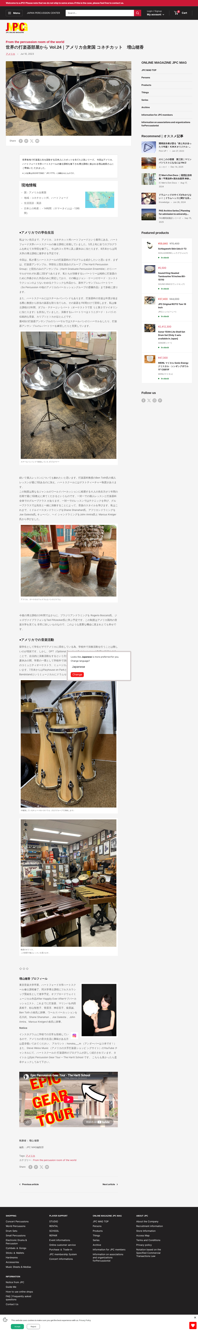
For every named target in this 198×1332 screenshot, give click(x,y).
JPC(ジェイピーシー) (167, 312)
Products (146, 85)
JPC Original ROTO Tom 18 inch (172, 306)
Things (145, 92)
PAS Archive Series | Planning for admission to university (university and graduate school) (174, 212)
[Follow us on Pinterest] (160, 400)
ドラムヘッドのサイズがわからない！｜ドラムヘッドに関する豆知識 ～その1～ (175, 196)
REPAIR (53, 1235)
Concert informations (61, 1258)
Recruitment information (149, 1226)
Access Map (143, 1235)
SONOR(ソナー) (165, 343)
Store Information (146, 1230)
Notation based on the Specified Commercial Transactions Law (148, 1252)
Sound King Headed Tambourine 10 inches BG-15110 (172, 276)
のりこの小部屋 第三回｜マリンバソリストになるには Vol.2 (175, 161)
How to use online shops (19, 1291)
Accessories (12, 1262)
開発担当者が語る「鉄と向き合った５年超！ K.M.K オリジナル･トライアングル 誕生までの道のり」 (175, 145)
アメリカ (10, 53)
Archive (145, 107)
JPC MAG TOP (148, 70)
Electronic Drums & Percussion (16, 1242)
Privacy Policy (85, 1320)
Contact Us (12, 1304)
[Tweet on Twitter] (32, 141)
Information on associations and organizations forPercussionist (165, 124)
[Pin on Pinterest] (26, 141)
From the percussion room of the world (35, 42)
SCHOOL (54, 1230)
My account (154, 14)
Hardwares (12, 1257)
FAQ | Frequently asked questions (18, 1298)
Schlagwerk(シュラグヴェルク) (173, 253)
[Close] (195, 1317)
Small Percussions (16, 1235)
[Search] (137, 13)
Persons (145, 77)
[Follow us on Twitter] (149, 400)
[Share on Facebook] (21, 141)
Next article (109, 1184)
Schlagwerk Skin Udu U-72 (172, 248)
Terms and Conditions (148, 1240)
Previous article (30, 1184)
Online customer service (62, 1244)
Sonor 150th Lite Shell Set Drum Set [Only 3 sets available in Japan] (171, 335)
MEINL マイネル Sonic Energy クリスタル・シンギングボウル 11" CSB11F (173, 366)
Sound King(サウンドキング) (171, 284)
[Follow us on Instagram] (154, 400)
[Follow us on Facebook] (143, 400)
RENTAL (53, 1226)
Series (144, 100)
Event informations (59, 1240)
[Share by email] (37, 141)
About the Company (147, 1221)
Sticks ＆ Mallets (15, 1252)
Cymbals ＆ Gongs (16, 1248)
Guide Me (11, 1286)
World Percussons (15, 1226)
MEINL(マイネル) (165, 374)
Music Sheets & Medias (18, 1266)
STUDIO (53, 1221)
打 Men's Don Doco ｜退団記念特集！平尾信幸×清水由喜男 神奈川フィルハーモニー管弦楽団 (175, 177)
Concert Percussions (17, 1221)
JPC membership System (63, 1254)
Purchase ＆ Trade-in (60, 1249)
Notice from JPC (15, 1282)
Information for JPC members (157, 114)
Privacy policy (144, 1244)
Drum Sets (11, 1230)
